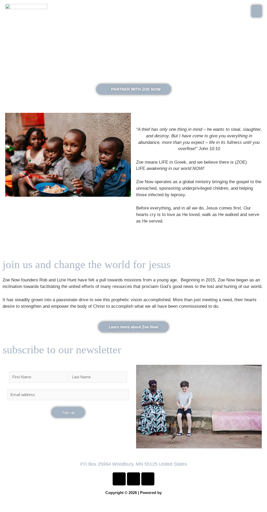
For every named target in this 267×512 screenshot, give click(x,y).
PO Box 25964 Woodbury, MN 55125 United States (133, 464)
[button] (133, 504)
